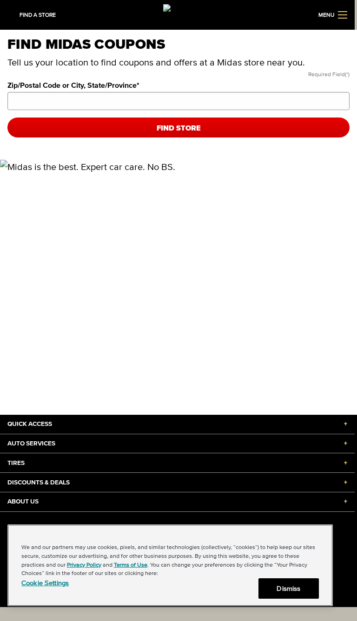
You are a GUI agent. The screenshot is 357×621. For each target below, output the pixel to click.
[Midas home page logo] (177, 14)
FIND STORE (179, 128)
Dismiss (288, 588)
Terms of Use (130, 564)
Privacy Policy (84, 564)
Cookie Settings (45, 583)
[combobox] (178, 101)
